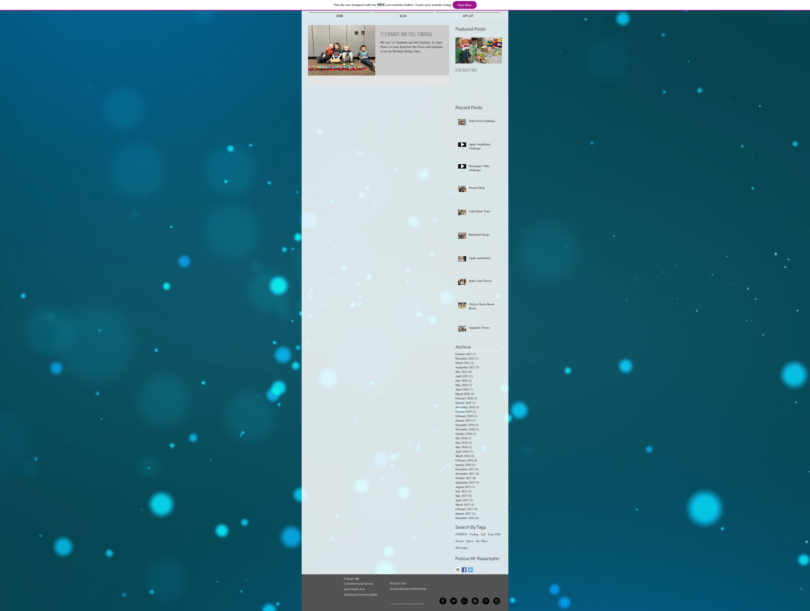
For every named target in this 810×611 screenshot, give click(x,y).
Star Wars (481, 541)
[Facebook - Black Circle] (442, 600)
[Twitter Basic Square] (470, 569)
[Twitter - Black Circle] (453, 600)
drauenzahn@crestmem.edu (408, 588)
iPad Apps (461, 548)
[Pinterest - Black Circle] (485, 600)
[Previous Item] (462, 50)
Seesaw (459, 541)
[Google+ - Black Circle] (464, 600)
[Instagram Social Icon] (457, 569)
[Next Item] (495, 50)
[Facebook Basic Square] (464, 569)
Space (469, 541)
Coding (474, 534)
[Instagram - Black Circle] (496, 600)
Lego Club (494, 534)
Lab (483, 534)
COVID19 (461, 534)
